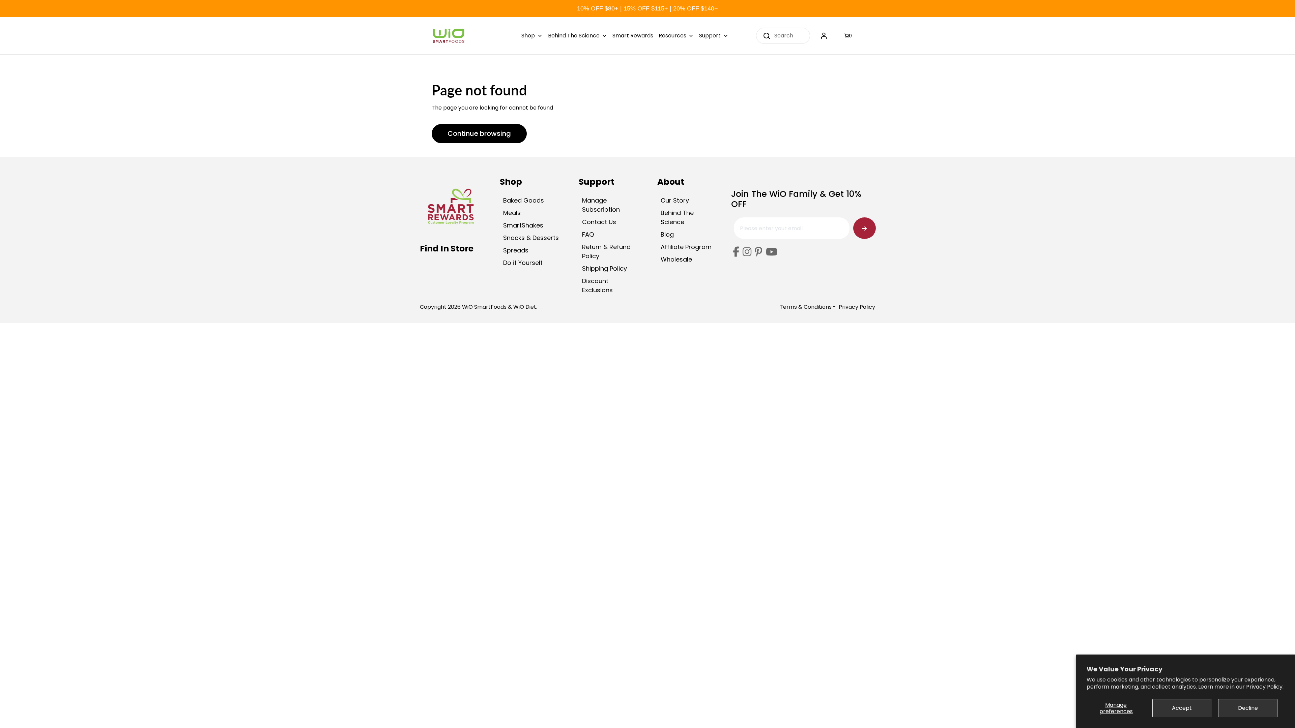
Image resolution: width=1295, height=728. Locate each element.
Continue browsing (479, 133)
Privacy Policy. (1265, 687)
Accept (1182, 708)
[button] (849, 35)
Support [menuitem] (710, 35)
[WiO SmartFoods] (448, 35)
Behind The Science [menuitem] (574, 35)
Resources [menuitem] (672, 35)
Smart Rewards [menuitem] (632, 35)
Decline (1248, 708)
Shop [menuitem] (528, 35)
